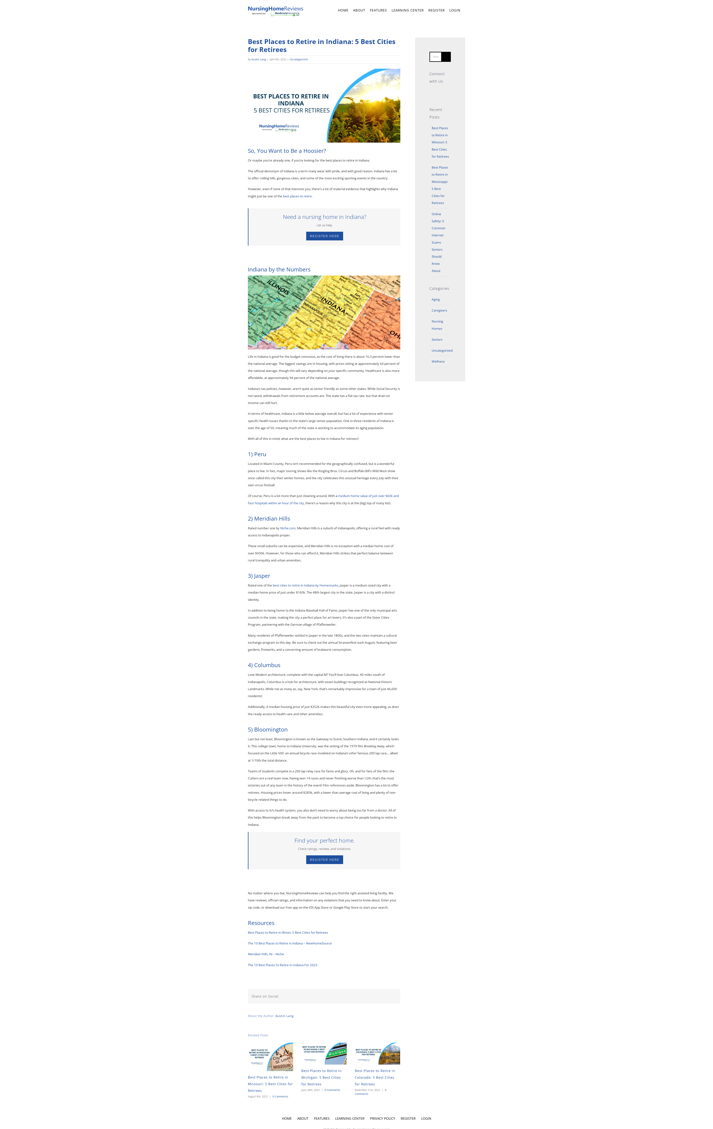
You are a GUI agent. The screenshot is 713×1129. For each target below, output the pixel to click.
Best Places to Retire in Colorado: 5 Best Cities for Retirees (375, 1077)
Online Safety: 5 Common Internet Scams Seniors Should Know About (438, 242)
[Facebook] (440, 90)
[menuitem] (343, 10)
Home (287, 1118)
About (302, 1118)
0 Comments (280, 1096)
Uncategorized (299, 59)
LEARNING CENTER (349, 1118)
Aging (436, 299)
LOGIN (454, 10)
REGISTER (436, 10)
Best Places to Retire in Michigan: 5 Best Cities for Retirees (321, 1077)
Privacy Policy (382, 1118)
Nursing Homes (437, 324)
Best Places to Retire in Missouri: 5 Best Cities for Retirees (270, 1084)
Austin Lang (258, 59)
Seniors (437, 339)
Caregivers (439, 310)
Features (322, 1118)
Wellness (438, 361)
